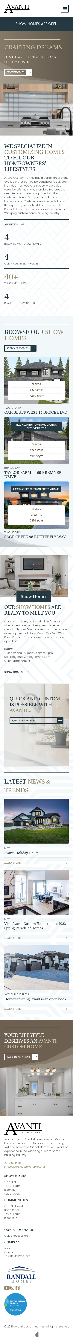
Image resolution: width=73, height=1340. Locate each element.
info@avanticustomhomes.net (24, 1167)
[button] (65, 9)
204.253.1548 (12, 1163)
